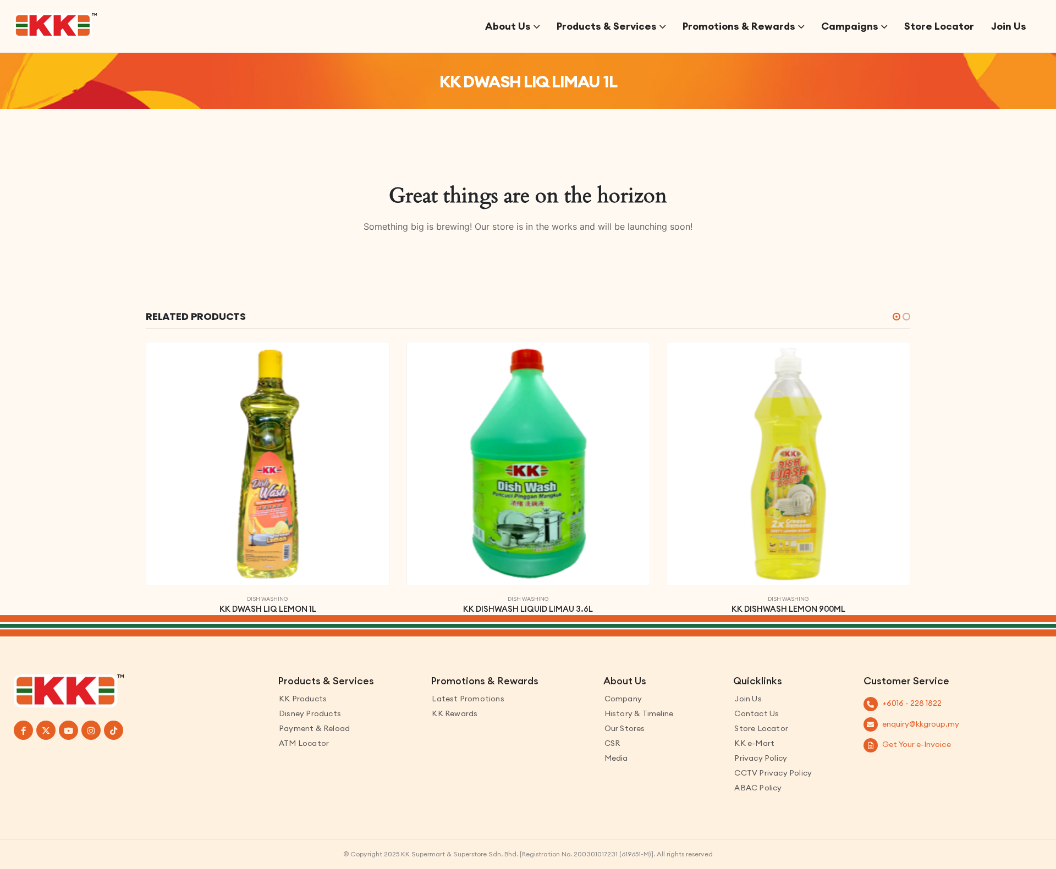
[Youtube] (68, 730)
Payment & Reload (314, 728)
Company (623, 699)
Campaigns (849, 26)
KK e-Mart (754, 743)
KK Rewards (454, 713)
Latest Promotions (468, 699)
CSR (612, 743)
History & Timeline (639, 713)
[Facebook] (23, 730)
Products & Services (607, 26)
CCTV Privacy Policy (773, 773)
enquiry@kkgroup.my (920, 724)
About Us (508, 26)
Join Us (1008, 26)
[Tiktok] (113, 730)
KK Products (303, 699)
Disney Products (310, 713)
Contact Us (756, 713)
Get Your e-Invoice (916, 744)
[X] (46, 730)
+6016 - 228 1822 (912, 703)
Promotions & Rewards (739, 26)
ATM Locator (304, 743)
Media (616, 758)
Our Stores (624, 728)
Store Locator (939, 26)
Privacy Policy (760, 758)
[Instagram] (91, 730)
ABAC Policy (758, 788)
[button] (896, 316)
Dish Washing (267, 598)
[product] (267, 463)
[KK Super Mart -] (55, 25)
